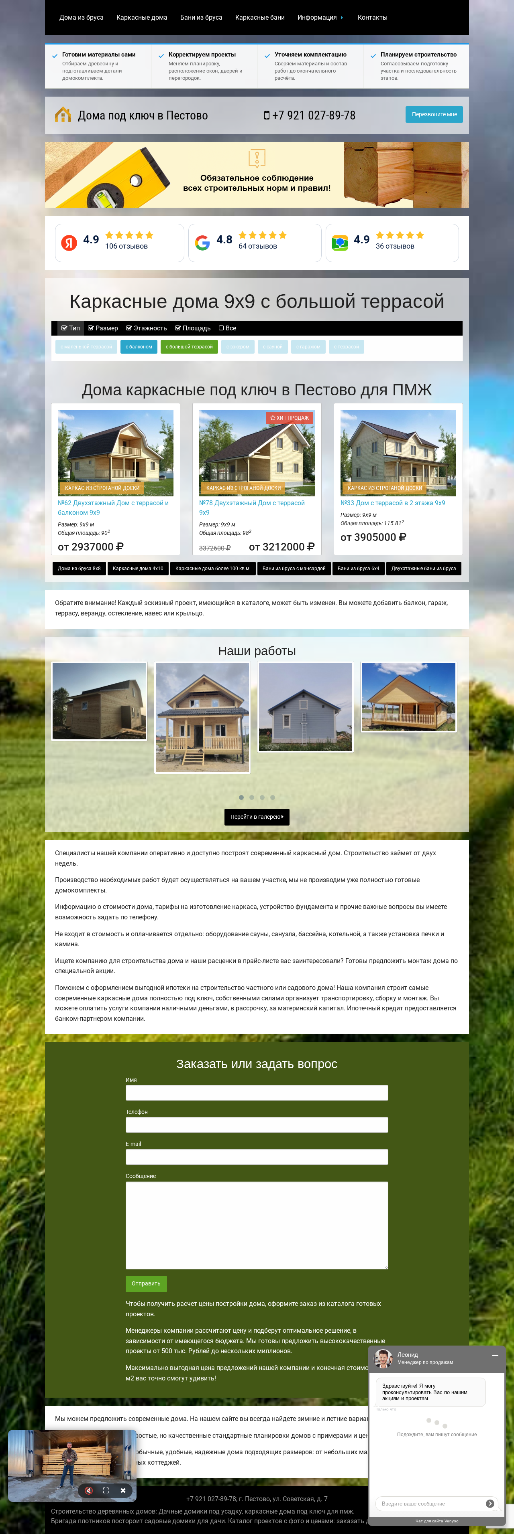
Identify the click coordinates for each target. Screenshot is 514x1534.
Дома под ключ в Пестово (141, 115)
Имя (131, 1080)
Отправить (146, 1283)
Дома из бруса (81, 17)
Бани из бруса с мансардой (294, 568)
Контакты (373, 17)
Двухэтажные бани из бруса (424, 568)
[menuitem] (81, 17)
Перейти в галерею (255, 817)
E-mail (133, 1144)
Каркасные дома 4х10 (138, 568)
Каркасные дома (141, 17)
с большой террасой (189, 347)
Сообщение (141, 1176)
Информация (317, 17)
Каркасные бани (260, 17)
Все (230, 328)
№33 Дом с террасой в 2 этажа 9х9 (393, 503)
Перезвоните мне (434, 114)
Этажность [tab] (149, 328)
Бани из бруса (201, 17)
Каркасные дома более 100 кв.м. (213, 568)
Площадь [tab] (196, 328)
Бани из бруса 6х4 (358, 568)
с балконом (139, 347)
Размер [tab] (106, 328)
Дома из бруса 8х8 (79, 568)
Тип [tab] (73, 328)
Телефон (137, 1112)
